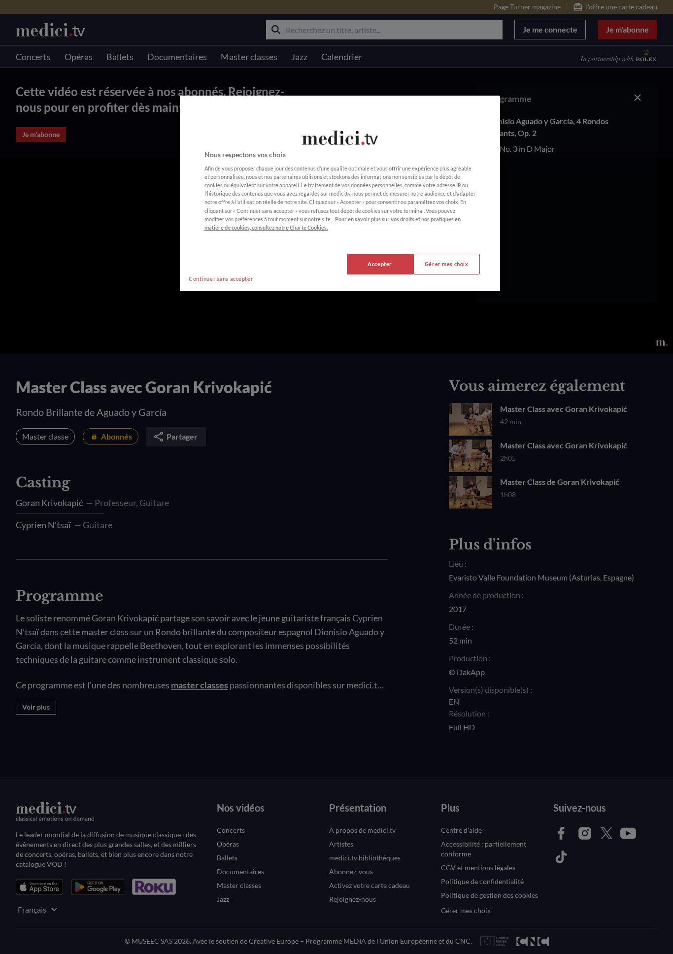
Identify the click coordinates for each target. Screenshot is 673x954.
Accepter (380, 264)
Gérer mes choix (447, 264)
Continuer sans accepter (221, 278)
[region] (340, 193)
